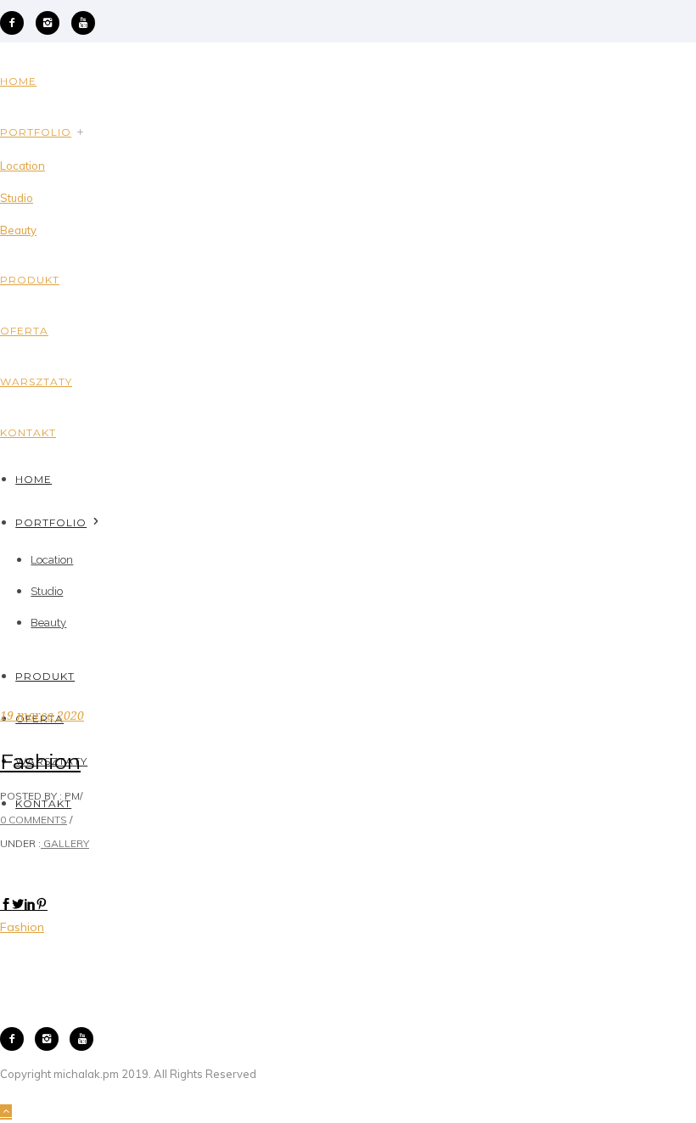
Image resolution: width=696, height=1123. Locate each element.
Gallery (65, 843)
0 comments (33, 819)
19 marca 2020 (42, 715)
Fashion (40, 761)
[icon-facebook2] (16, 23)
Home (18, 81)
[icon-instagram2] (52, 23)
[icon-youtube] (83, 23)
